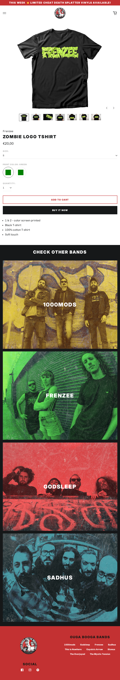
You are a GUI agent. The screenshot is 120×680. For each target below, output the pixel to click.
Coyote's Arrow (94, 649)
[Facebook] (22, 670)
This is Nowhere (73, 649)
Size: (6, 151)
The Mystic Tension (100, 654)
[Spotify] (37, 670)
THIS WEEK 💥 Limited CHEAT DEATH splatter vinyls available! (60, 2)
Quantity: (9, 183)
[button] (114, 13)
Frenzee (99, 644)
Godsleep (85, 644)
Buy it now (60, 210)
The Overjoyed (77, 654)
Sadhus (112, 644)
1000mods (69, 644)
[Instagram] (30, 670)
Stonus (111, 649)
